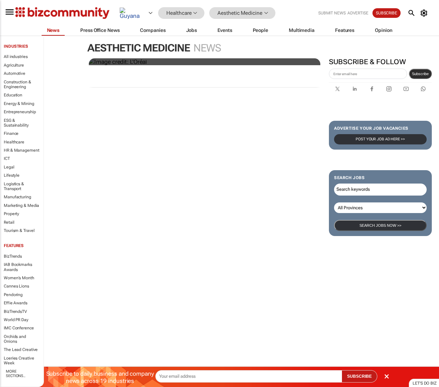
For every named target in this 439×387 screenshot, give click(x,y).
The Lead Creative (21, 349)
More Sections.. (15, 373)
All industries (16, 56)
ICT (7, 158)
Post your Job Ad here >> (380, 139)
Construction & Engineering (17, 84)
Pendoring (13, 294)
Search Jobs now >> (380, 225)
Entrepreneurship (20, 111)
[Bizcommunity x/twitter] (337, 88)
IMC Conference (19, 328)
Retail (9, 222)
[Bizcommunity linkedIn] (354, 88)
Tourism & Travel (19, 230)
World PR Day (16, 319)
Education (13, 95)
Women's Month (19, 277)
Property (11, 213)
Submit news (332, 13)
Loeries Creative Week (19, 360)
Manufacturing (17, 197)
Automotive (14, 73)
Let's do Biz (425, 383)
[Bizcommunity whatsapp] (423, 88)
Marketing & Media (21, 205)
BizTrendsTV (15, 311)
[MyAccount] (425, 13)
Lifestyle (12, 175)
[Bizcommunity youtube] (406, 88)
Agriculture (14, 65)
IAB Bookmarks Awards (18, 267)
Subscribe (420, 74)
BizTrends (13, 256)
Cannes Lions (16, 286)
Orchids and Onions (15, 339)
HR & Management (21, 150)
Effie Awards (15, 303)
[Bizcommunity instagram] (388, 88)
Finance (11, 133)
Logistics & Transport (14, 186)
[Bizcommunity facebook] (371, 88)
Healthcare (14, 142)
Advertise (357, 13)
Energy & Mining (19, 103)
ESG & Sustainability (16, 123)
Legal (9, 167)
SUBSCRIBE (359, 376)
